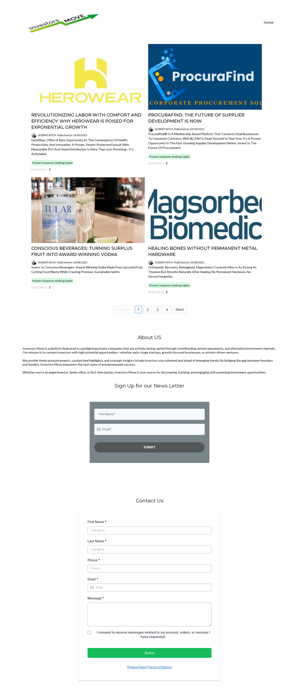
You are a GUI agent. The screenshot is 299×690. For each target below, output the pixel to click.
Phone (94, 560)
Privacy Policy (136, 667)
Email (93, 579)
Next (180, 310)
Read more (39, 169)
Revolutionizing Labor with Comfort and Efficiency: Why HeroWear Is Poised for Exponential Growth (86, 121)
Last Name (97, 541)
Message (96, 598)
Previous (122, 310)
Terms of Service (160, 667)
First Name (97, 522)
